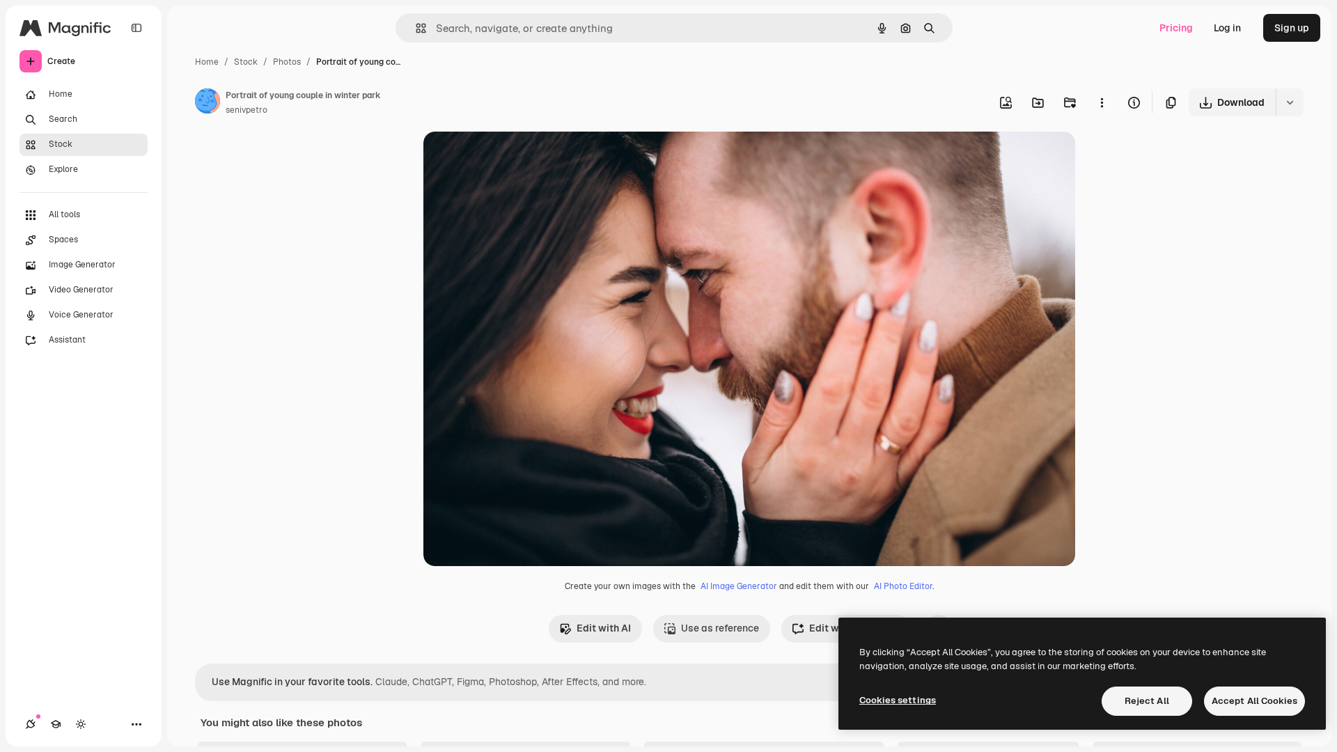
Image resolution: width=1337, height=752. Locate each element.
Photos (287, 62)
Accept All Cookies (1254, 701)
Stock (246, 62)
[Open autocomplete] (415, 28)
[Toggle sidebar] (136, 28)
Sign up (1291, 28)
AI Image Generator (739, 586)
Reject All (1147, 701)
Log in (1227, 28)
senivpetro (246, 110)
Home (207, 62)
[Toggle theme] (81, 724)
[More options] (1102, 102)
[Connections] (30, 724)
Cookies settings (897, 700)
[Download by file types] (1290, 102)
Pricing (1176, 28)
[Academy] (56, 724)
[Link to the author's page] (207, 103)
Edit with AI (604, 628)
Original (512, 158)
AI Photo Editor (903, 586)
